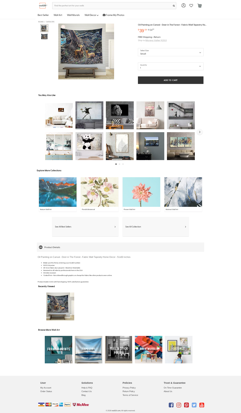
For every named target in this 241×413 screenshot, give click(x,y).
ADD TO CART (171, 80)
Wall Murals (73, 15)
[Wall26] (42, 5)
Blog (83, 395)
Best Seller (43, 15)
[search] (174, 5)
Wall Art (58, 15)
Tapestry (50, 21)
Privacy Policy (129, 388)
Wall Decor (91, 15)
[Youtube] (201, 405)
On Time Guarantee (173, 388)
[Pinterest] (187, 405)
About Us (168, 391)
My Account (45, 388)
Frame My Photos (114, 15)
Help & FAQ (86, 388)
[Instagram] (179, 405)
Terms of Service (130, 395)
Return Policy (129, 391)
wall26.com (116, 411)
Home (41, 21)
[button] (200, 132)
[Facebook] (171, 405)
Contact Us (86, 391)
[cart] (199, 6)
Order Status (46, 391)
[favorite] (191, 5)
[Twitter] (194, 405)
